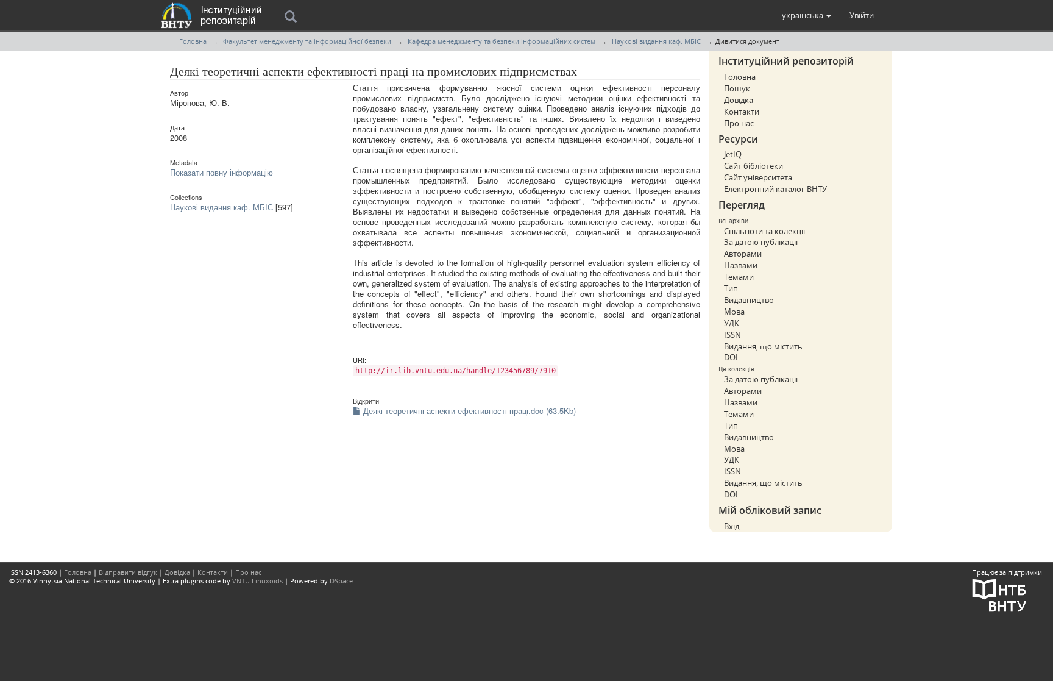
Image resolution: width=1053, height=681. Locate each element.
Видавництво (749, 299)
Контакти (741, 111)
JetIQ (733, 154)
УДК (731, 323)
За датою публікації (761, 242)
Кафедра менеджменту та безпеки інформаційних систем (501, 41)
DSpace (341, 580)
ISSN (732, 334)
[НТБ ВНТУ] (999, 594)
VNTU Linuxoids (257, 580)
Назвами (740, 265)
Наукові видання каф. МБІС (656, 41)
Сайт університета (758, 177)
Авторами (743, 253)
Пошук (737, 88)
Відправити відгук (128, 572)
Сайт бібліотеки (753, 165)
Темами (739, 276)
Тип (731, 288)
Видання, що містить (763, 346)
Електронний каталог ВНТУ (775, 189)
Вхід (731, 526)
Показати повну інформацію (221, 172)
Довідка (738, 99)
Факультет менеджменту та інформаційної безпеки (307, 41)
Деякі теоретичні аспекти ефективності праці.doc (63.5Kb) (468, 410)
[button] (806, 15)
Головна (193, 41)
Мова (734, 311)
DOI (731, 357)
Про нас (739, 123)
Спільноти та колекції (764, 231)
